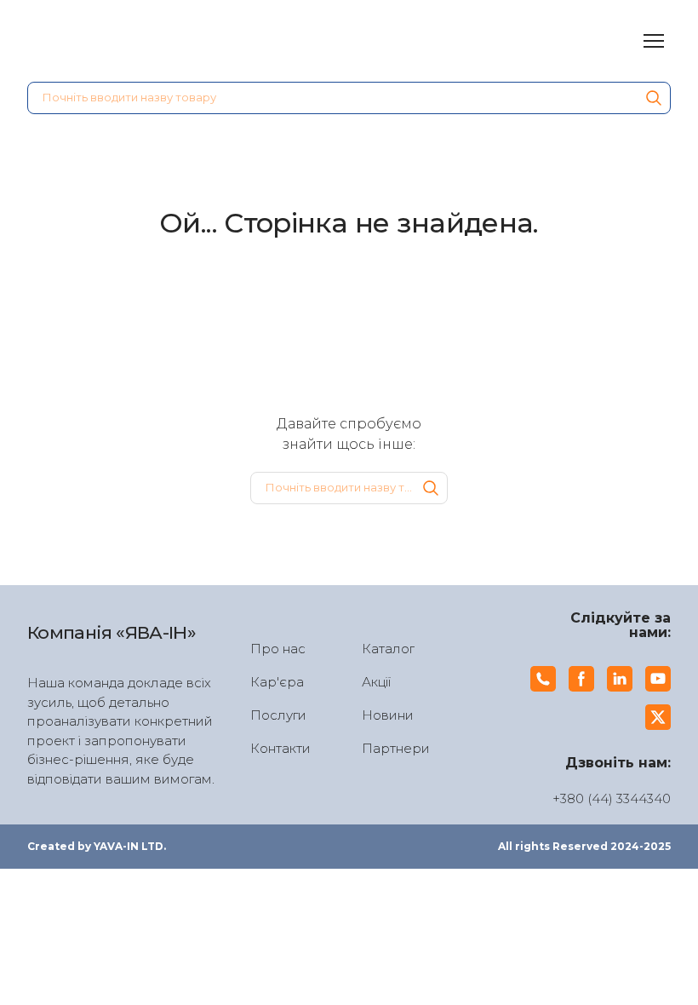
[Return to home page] (121, 41)
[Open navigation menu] (654, 41)
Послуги (278, 715)
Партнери (396, 748)
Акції (376, 682)
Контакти (280, 748)
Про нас (278, 648)
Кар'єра (277, 682)
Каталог (388, 648)
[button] (654, 98)
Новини (388, 715)
